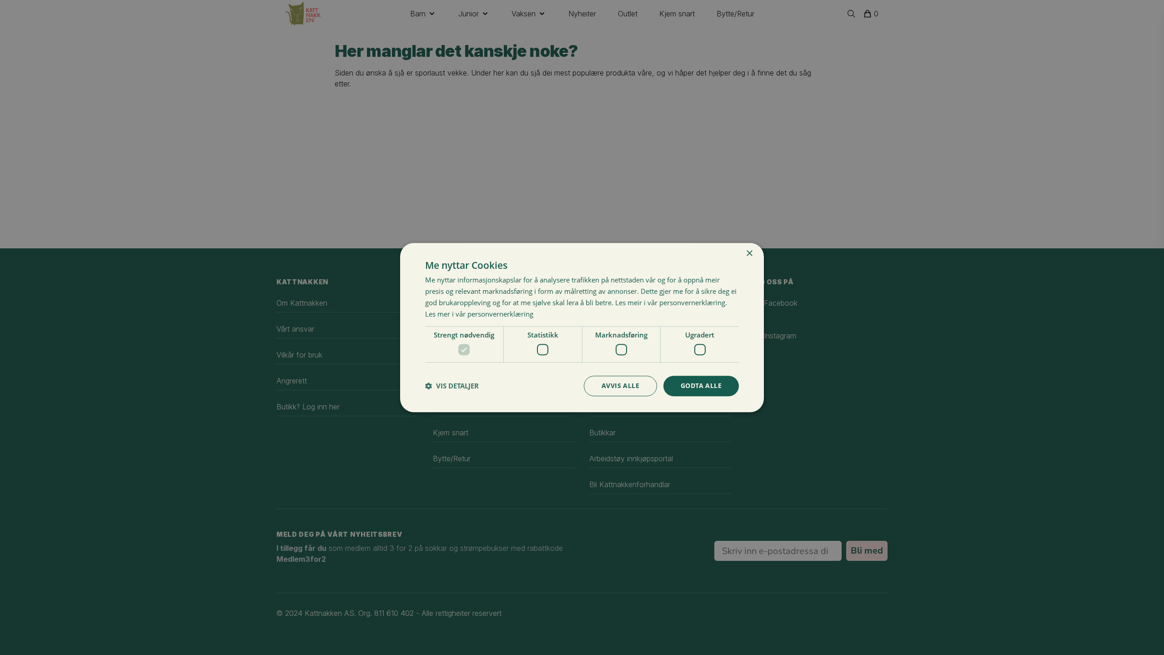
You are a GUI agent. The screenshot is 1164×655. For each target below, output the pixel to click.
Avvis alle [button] (620, 385)
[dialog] (582, 327)
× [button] (749, 253)
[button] (452, 386)
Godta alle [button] (701, 385)
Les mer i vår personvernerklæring (479, 313)
